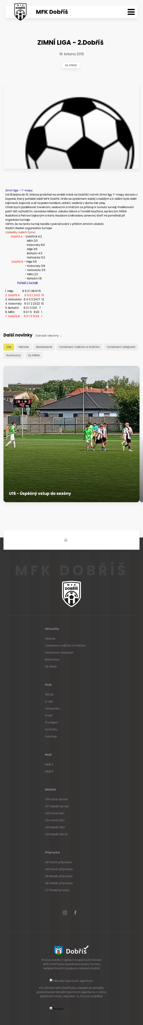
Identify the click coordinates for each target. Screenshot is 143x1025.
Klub (48, 685)
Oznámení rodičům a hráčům (79, 347)
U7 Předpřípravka (57, 890)
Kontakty (51, 729)
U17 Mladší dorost (57, 806)
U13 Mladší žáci (55, 827)
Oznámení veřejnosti (121, 347)
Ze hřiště (71, 65)
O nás (49, 701)
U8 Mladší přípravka (59, 883)
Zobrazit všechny (48, 336)
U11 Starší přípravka (58, 862)
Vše (8, 347)
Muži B (49, 771)
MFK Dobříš (52, 12)
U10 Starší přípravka (59, 869)
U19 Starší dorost (56, 799)
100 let (49, 694)
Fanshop (51, 736)
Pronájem (51, 722)
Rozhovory (13, 355)
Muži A (49, 764)
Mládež (50, 790)
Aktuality (52, 629)
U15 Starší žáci (54, 813)
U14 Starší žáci (54, 820)
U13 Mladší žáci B (56, 834)
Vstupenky (52, 708)
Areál (48, 715)
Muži (48, 755)
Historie (23, 347)
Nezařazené (44, 347)
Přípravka (52, 852)
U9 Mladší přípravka (58, 876)
